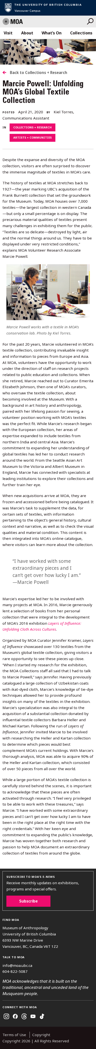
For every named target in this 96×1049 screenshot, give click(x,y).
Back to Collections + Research (38, 72)
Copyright (41, 1034)
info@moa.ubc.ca (17, 965)
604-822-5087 (15, 971)
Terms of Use (14, 1034)
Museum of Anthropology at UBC (44, 21)
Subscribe (28, 901)
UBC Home (48, 8)
